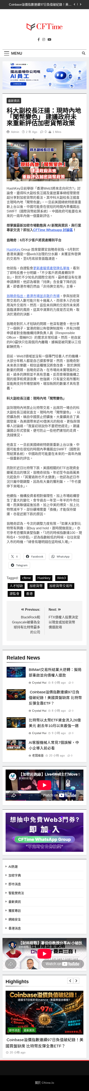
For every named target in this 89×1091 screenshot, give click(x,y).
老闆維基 (38, 755)
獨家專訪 (14, 910)
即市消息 (14, 884)
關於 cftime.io (44, 1082)
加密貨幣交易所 (60, 586)
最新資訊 (14, 100)
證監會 (14, 594)
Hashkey (44, 578)
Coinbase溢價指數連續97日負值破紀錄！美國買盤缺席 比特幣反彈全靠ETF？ (40, 4)
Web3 (61, 578)
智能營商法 (16, 893)
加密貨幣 (36, 586)
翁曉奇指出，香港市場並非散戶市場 (33, 296)
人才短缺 (16, 586)
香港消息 (14, 928)
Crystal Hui (39, 682)
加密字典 (14, 875)
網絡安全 (14, 919)
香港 (29, 594)
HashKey (14, 249)
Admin (15, 132)
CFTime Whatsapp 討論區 (53, 230)
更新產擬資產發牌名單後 (51, 268)
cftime (26, 578)
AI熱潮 (13, 866)
